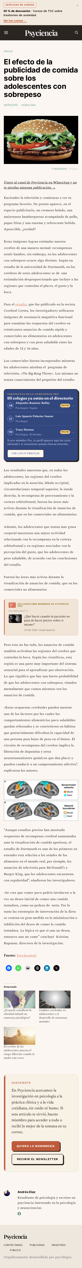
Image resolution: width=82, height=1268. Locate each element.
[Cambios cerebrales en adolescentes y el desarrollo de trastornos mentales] (55, 999)
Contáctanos (13, 1245)
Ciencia (8, 51)
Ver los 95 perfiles (25, 453)
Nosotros (59, 1245)
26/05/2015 (11, 104)
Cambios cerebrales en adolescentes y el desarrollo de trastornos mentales (53, 1016)
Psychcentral (26, 955)
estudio (21, 304)
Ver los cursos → (15, 20)
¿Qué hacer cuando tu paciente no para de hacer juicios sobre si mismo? (47, 620)
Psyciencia (41, 33)
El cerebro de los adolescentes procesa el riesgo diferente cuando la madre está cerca (19, 1052)
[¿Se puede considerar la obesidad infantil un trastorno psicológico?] (19, 999)
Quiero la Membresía (36, 1146)
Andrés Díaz (28, 104)
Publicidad (37, 1245)
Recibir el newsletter (37, 1159)
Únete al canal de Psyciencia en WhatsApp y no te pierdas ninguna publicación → (40, 185)
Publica (15, 1250)
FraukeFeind (59, 168)
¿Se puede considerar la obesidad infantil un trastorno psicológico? (17, 1014)
